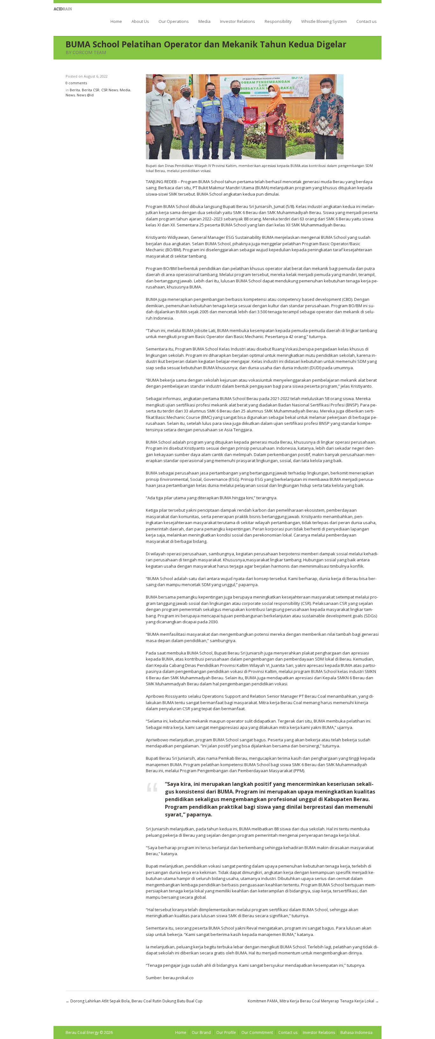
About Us (140, 21)
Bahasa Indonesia (356, 1032)
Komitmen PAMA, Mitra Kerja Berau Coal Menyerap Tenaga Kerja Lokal (311, 1001)
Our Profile (226, 1032)
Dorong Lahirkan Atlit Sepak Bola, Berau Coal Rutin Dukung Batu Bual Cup (136, 1001)
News (70, 95)
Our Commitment (257, 1032)
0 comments (76, 82)
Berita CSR (90, 89)
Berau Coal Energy (71, 18)
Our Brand (201, 1032)
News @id (85, 95)
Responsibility (278, 21)
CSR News (109, 89)
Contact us (366, 21)
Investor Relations (237, 21)
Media (204, 21)
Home (116, 21)
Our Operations (174, 21)
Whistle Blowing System (324, 21)
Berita (75, 89)
